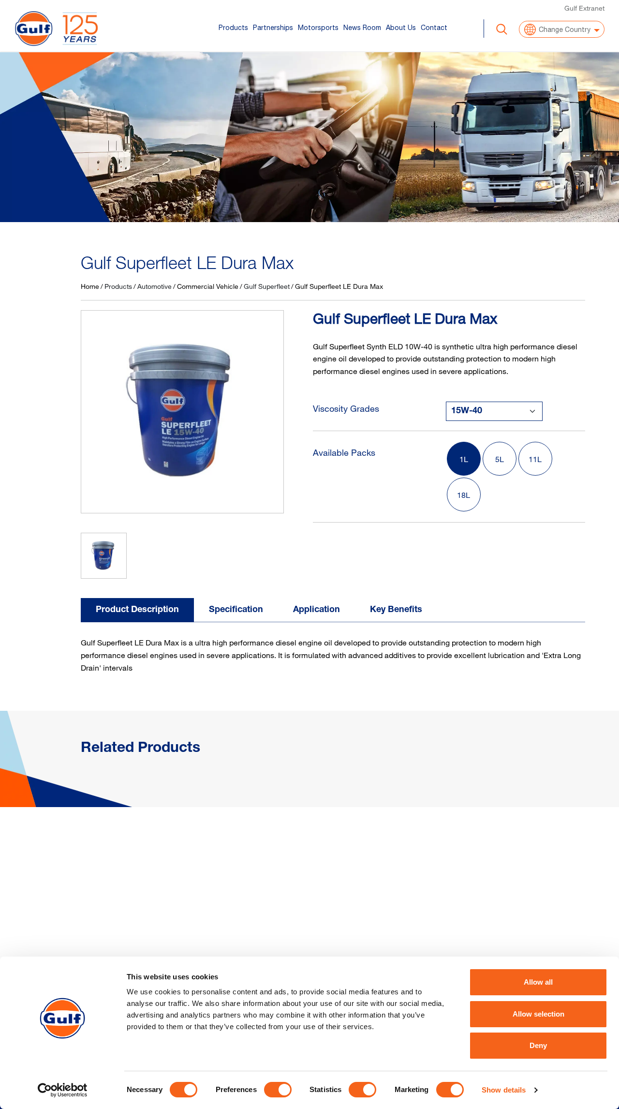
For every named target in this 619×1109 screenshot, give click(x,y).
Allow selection (538, 1014)
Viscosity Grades (346, 408)
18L (463, 495)
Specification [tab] (236, 610)
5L (499, 459)
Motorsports (318, 27)
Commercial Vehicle (207, 286)
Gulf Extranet (584, 8)
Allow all (538, 982)
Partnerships (273, 27)
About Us (401, 27)
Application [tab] (316, 610)
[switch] (278, 1089)
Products (233, 27)
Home (90, 286)
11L (535, 459)
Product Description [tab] (137, 610)
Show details (504, 1090)
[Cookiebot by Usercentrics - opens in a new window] (62, 1090)
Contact (434, 27)
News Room (362, 27)
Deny (538, 1045)
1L (463, 459)
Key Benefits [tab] (396, 610)
